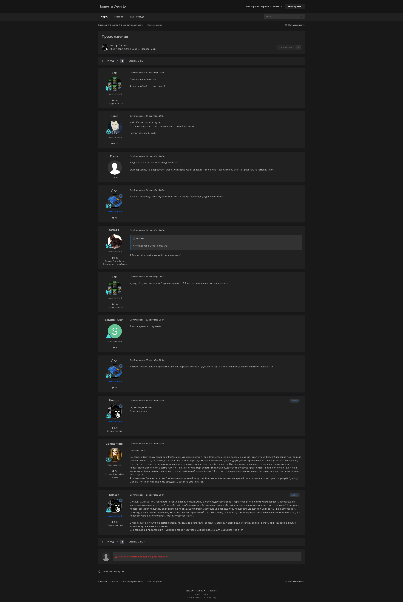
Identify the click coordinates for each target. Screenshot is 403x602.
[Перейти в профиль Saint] (115, 127)
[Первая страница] (102, 61)
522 (116, 258)
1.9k (116, 100)
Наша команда (136, 16)
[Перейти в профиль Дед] (115, 201)
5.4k (116, 428)
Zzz (114, 72)
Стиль (200, 590)
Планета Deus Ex (112, 6)
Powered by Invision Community (201, 597)
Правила (118, 16)
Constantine (114, 443)
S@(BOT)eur (114, 320)
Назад (110, 61)
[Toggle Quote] (134, 238)
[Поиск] (301, 16)
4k (115, 217)
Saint (114, 116)
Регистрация (294, 6)
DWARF (114, 230)
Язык (189, 590)
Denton (123, 45)
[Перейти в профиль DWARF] (115, 241)
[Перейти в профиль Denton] (105, 47)
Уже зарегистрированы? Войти (263, 6)
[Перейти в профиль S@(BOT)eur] (115, 331)
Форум (104, 16)
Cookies (212, 590)
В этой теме (287, 16)
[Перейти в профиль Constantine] (115, 455)
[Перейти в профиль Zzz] (115, 84)
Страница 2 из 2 (136, 61)
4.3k (116, 143)
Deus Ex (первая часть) (144, 49)
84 (115, 471)
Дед (114, 190)
